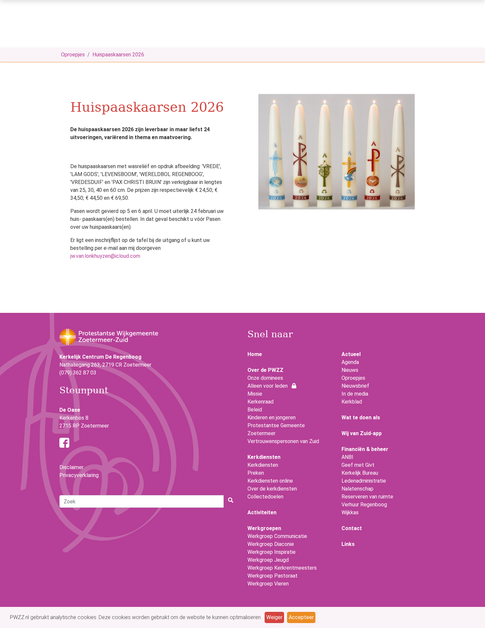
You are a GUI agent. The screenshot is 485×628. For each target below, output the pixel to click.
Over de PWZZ (265, 370)
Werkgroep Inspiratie (271, 552)
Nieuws (349, 370)
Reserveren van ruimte (367, 496)
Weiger (274, 617)
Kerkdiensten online (270, 481)
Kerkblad (351, 402)
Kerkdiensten (262, 465)
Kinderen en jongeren (271, 417)
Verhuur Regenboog (364, 504)
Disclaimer (71, 467)
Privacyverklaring (79, 475)
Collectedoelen (265, 496)
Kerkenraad (260, 402)
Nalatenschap (357, 489)
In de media (354, 394)
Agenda (350, 362)
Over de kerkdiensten (272, 489)
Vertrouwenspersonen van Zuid (283, 441)
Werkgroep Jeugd (268, 560)
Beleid (254, 409)
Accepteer (301, 617)
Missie (254, 394)
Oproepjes (73, 54)
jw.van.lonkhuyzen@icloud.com (105, 256)
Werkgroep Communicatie (277, 536)
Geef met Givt (357, 465)
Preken (255, 473)
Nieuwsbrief (355, 386)
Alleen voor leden (269, 386)
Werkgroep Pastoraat (272, 576)
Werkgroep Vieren (268, 584)
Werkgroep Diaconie (270, 544)
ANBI (347, 457)
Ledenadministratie (363, 481)
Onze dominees (265, 378)
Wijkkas (350, 512)
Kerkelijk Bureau (359, 473)
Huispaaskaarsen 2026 (118, 54)
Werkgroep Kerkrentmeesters (282, 568)
